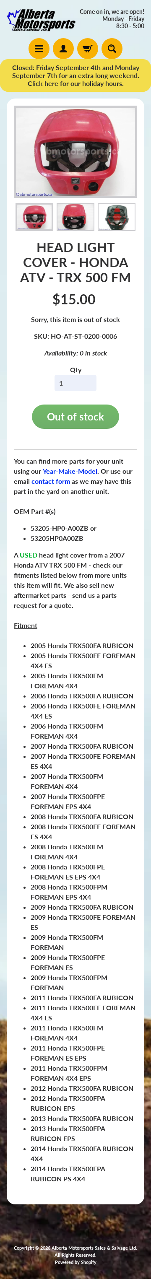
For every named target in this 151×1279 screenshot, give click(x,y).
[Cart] (87, 48)
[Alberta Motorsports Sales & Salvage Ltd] (41, 19)
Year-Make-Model (70, 471)
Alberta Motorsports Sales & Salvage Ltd (94, 1247)
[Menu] (39, 48)
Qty (75, 370)
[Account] (63, 48)
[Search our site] (112, 48)
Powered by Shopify (75, 1262)
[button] (34, 217)
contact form (50, 481)
